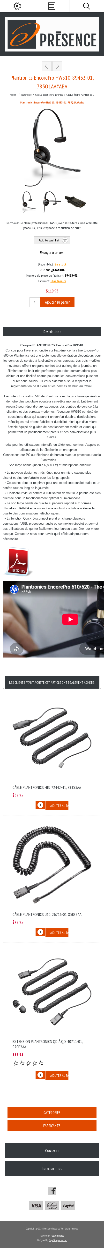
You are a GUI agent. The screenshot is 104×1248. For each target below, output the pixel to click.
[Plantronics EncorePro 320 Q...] (47, 66)
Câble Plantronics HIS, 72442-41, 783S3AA (47, 787)
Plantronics (58, 281)
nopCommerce (57, 1235)
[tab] (52, 331)
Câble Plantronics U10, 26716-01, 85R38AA (47, 914)
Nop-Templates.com (58, 1240)
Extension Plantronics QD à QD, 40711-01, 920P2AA (47, 1044)
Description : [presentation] (52, 331)
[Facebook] (52, 1191)
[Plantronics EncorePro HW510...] (57, 66)
